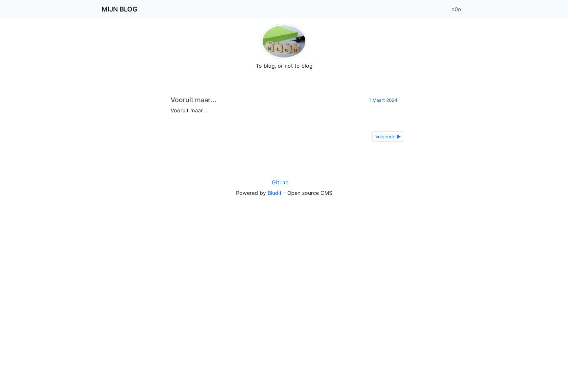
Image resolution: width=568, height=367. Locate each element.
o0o (456, 9)
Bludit (275, 193)
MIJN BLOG (119, 9)
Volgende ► (388, 136)
